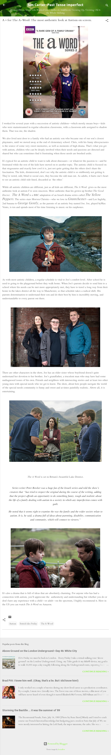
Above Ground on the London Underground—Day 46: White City (39, 650)
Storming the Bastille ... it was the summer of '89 (31, 710)
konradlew (61, 750)
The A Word (47, 623)
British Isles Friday (28, 623)
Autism (12, 623)
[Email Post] (10, 617)
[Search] (107, 5)
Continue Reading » (95, 671)
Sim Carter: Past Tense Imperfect (55, 5)
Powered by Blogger (57, 743)
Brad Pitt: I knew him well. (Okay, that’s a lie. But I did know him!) (40, 680)
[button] (107, 21)
